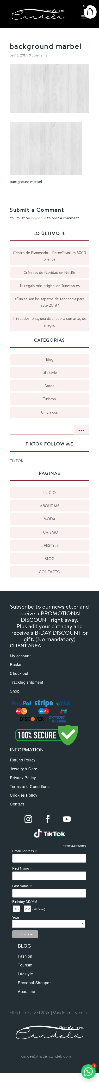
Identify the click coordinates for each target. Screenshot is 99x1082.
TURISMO (49, 532)
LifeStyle (49, 372)
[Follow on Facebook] (47, 819)
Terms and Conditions (30, 786)
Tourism (25, 965)
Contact (17, 804)
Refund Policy (23, 760)
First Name (22, 868)
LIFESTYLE (50, 545)
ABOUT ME (49, 505)
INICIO (49, 492)
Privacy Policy (23, 777)
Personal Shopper (34, 982)
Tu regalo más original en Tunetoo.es (49, 285)
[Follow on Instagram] (28, 819)
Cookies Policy (23, 795)
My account (20, 656)
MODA (49, 519)
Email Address (24, 851)
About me (26, 991)
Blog (49, 359)
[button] (88, 1071)
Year (15, 917)
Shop (14, 691)
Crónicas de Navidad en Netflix (50, 272)
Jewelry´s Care (23, 768)
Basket (16, 664)
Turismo (49, 398)
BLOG (49, 558)
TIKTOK (16, 460)
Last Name (22, 886)
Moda (49, 385)
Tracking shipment (26, 682)
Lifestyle (25, 974)
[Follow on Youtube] (66, 819)
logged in (38, 218)
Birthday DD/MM (24, 902)
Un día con (49, 412)
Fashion (25, 956)
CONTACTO (49, 571)
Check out (19, 673)
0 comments (38, 55)
